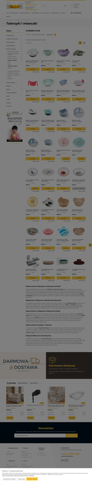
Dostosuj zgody (21, 478)
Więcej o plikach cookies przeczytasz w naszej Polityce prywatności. (18, 475)
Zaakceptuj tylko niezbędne (9, 478)
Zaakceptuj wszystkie (32, 478)
